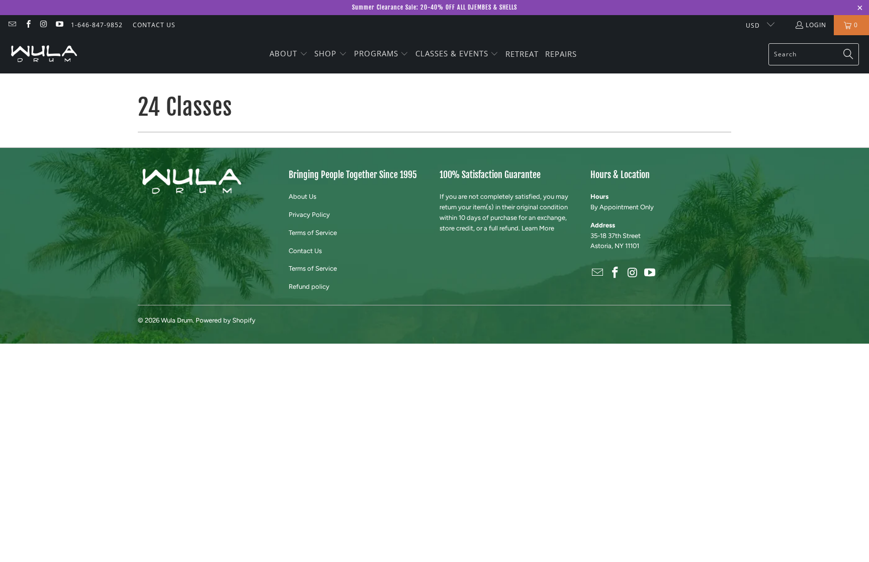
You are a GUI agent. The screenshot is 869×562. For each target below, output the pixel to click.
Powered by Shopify (225, 320)
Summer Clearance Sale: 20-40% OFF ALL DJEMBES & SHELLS (434, 7)
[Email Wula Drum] (12, 25)
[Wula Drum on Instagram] (43, 25)
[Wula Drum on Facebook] (27, 25)
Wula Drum (177, 320)
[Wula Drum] (44, 54)
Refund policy (309, 286)
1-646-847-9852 (97, 25)
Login (816, 25)
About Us (302, 196)
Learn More (538, 228)
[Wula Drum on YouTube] (59, 25)
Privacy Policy (309, 214)
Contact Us (305, 251)
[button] (289, 54)
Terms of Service (313, 232)
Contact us (154, 25)
